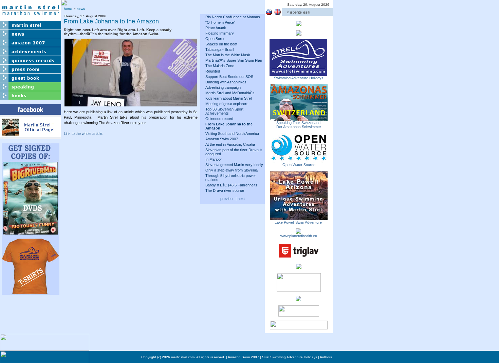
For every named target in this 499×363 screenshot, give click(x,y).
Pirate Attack (215, 28)
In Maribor (213, 159)
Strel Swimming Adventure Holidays (289, 357)
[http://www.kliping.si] (299, 327)
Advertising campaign (223, 87)
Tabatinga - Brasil (219, 49)
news (81, 9)
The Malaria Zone (219, 66)
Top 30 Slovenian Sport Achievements (224, 111)
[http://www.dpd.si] (298, 267)
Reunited (212, 71)
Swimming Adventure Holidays (299, 78)
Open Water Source (298, 165)
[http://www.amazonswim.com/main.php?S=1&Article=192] (299, 119)
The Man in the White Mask (227, 55)
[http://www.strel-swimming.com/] (298, 74)
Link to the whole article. (83, 134)
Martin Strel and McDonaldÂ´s (230, 93)
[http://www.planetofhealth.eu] (298, 232)
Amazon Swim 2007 (221, 139)
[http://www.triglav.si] (299, 258)
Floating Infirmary (219, 33)
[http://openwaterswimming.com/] (299, 161)
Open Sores (215, 39)
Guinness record (219, 119)
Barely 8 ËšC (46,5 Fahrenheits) (232, 185)
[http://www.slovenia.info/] (298, 299)
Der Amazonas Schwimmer (298, 127)
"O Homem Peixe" (220, 22)
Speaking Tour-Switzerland (298, 123)
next (241, 199)
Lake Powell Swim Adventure (299, 222)
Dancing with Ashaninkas (225, 82)
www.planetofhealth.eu (298, 236)
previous (227, 199)
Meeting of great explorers (226, 104)
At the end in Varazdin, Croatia (230, 144)
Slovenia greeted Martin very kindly (234, 165)
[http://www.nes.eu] (299, 290)
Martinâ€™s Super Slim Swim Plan (233, 60)
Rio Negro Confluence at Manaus (232, 17)
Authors (326, 357)
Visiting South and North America (232, 134)
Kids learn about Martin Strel (228, 98)
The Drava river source (224, 190)
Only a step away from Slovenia (231, 170)
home (68, 9)
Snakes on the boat (221, 44)
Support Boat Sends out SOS (229, 77)
